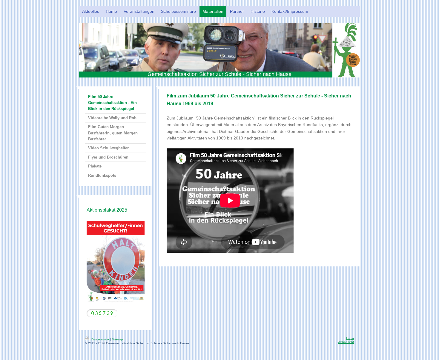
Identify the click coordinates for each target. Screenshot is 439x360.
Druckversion (100, 339)
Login (350, 338)
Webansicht (346, 342)
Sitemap (117, 339)
